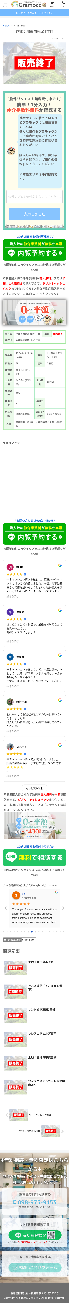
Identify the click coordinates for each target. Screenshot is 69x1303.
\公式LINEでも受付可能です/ (35, 237)
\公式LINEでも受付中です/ (33, 846)
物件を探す (29, 939)
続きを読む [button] (13, 596)
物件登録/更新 (14, 939)
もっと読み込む (34, 788)
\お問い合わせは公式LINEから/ (35, 521)
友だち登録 (32, 1235)
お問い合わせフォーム (37, 1267)
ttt (23, 893)
